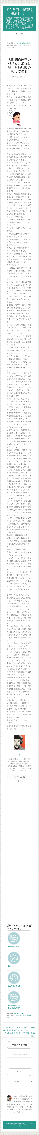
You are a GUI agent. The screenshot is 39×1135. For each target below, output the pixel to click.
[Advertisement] (19, 852)
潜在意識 (25, 1015)
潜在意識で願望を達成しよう (19, 11)
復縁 (17, 1015)
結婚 (8, 1017)
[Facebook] (18, 777)
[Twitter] (15, 777)
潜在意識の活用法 (19, 1013)
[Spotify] (24, 777)
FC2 (14, 1015)
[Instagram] (21, 777)
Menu (21, 34)
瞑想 (29, 1015)
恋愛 (20, 1015)
